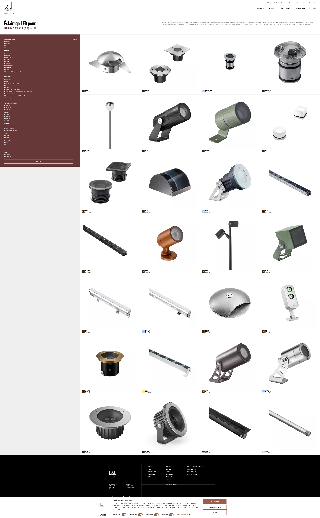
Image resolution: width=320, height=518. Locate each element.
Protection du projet (192, 471)
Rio (86, 331)
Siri (266, 331)
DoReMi (87, 150)
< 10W (7, 114)
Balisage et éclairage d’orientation (13, 71)
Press (149, 476)
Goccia (267, 150)
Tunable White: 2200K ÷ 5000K (12, 89)
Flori (146, 150)
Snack (147, 391)
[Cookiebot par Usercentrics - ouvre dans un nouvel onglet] (102, 514)
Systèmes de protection (300, 2)
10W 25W (7, 116)
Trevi (266, 451)
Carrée (7, 137)
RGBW (7, 87)
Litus (86, 210)
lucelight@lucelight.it (130, 487)
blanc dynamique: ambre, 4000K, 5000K (15, 95)
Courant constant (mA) (10, 128)
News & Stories (285, 8)
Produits (260, 8)
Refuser (214, 512)
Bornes (7, 61)
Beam (86, 90)
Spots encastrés (9, 57)
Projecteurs (8, 67)
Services (283, 2)
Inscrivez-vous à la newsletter (195, 466)
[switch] (140, 514)
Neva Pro (87, 271)
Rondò (207, 331)
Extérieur (7, 43)
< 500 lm (7, 105)
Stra (86, 451)
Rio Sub (147, 331)
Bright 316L (208, 90)
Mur (6, 144)
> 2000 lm (7, 109)
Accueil (6, 13)
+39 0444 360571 (130, 485)
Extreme (7, 48)
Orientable (7, 154)
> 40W (7, 120)
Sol (6, 147)
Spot (206, 391)
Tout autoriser (215, 501)
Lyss (146, 210)
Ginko (207, 150)
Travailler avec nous (171, 484)
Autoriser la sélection (215, 507)
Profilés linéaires (9, 65)
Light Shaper (8, 69)
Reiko (266, 271)
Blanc (6, 81)
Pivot (146, 271)
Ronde (7, 135)
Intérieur (7, 41)
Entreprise (269, 2)
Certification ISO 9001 (193, 474)
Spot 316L (268, 391)
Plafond (7, 142)
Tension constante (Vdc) (11, 126)
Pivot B (207, 271)
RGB (6, 85)
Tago (206, 451)
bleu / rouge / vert (9, 98)
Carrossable (8, 156)
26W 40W (7, 118)
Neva (266, 210)
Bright (147, 90)
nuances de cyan (9, 100)
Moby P (207, 210)
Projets (271, 8)
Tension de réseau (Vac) (11, 130)
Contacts (309, 2)
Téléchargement (300, 8)
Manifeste (276, 2)
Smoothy (87, 391)
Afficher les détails (182, 514)
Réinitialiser (74, 39)
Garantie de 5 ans (191, 469)
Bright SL (268, 90)
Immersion (7, 45)
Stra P (147, 451)
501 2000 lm (8, 107)
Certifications (290, 2)
